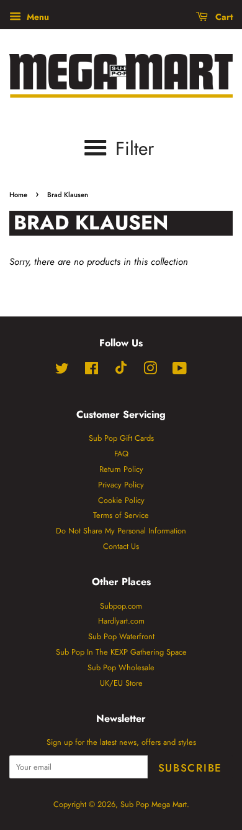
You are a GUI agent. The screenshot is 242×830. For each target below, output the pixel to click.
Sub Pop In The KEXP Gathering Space (121, 652)
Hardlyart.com (121, 621)
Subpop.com (121, 606)
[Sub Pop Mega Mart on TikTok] (121, 371)
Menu (36, 17)
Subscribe (190, 767)
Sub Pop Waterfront (121, 636)
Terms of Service (121, 515)
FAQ (121, 453)
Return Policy (121, 469)
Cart (223, 17)
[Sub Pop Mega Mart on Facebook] (91, 371)
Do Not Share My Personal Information (121, 531)
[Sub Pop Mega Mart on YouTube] (180, 371)
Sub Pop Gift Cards (121, 438)
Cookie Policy (121, 500)
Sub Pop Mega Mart (153, 804)
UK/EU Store (121, 683)
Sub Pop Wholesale (121, 667)
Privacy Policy (121, 485)
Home (18, 195)
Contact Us (121, 546)
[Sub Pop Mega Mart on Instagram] (150, 371)
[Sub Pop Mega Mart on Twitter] (62, 371)
